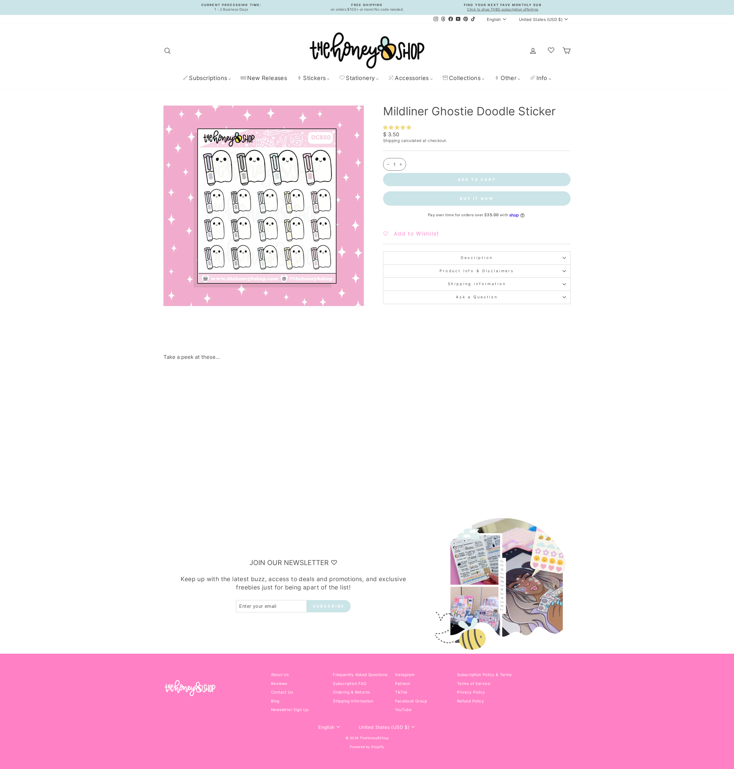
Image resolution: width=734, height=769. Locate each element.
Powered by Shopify (367, 747)
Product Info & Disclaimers (477, 271)
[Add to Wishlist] (253, 381)
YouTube (403, 709)
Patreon (403, 683)
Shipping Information (353, 701)
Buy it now (477, 198)
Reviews (279, 683)
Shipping (391, 140)
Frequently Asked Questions (360, 674)
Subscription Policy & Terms (484, 674)
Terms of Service (473, 683)
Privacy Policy (471, 692)
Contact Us (282, 692)
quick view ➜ (212, 464)
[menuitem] (207, 77)
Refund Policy (470, 701)
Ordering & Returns (351, 692)
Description (477, 258)
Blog (275, 701)
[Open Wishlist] (551, 50)
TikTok (401, 692)
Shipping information (477, 284)
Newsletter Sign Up (290, 709)
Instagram (405, 674)
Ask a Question (477, 297)
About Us (280, 674)
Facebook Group (411, 701)
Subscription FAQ (349, 683)
